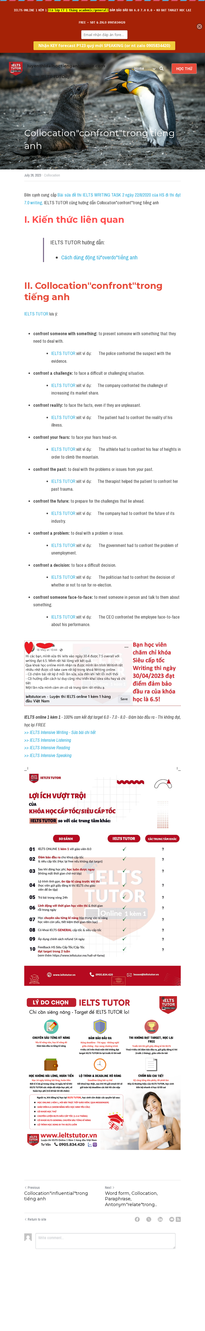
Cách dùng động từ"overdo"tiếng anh (99, 257)
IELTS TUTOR (36, 314)
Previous (34, 1187)
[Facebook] (137, 1219)
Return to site (37, 1219)
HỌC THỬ (184, 68)
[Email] (171, 1219)
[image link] (15, 68)
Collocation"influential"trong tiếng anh (56, 1196)
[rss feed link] (178, 1219)
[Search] (162, 69)
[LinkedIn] (160, 1219)
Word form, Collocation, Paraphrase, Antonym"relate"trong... (131, 1199)
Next (108, 1187)
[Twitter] (148, 1219)
